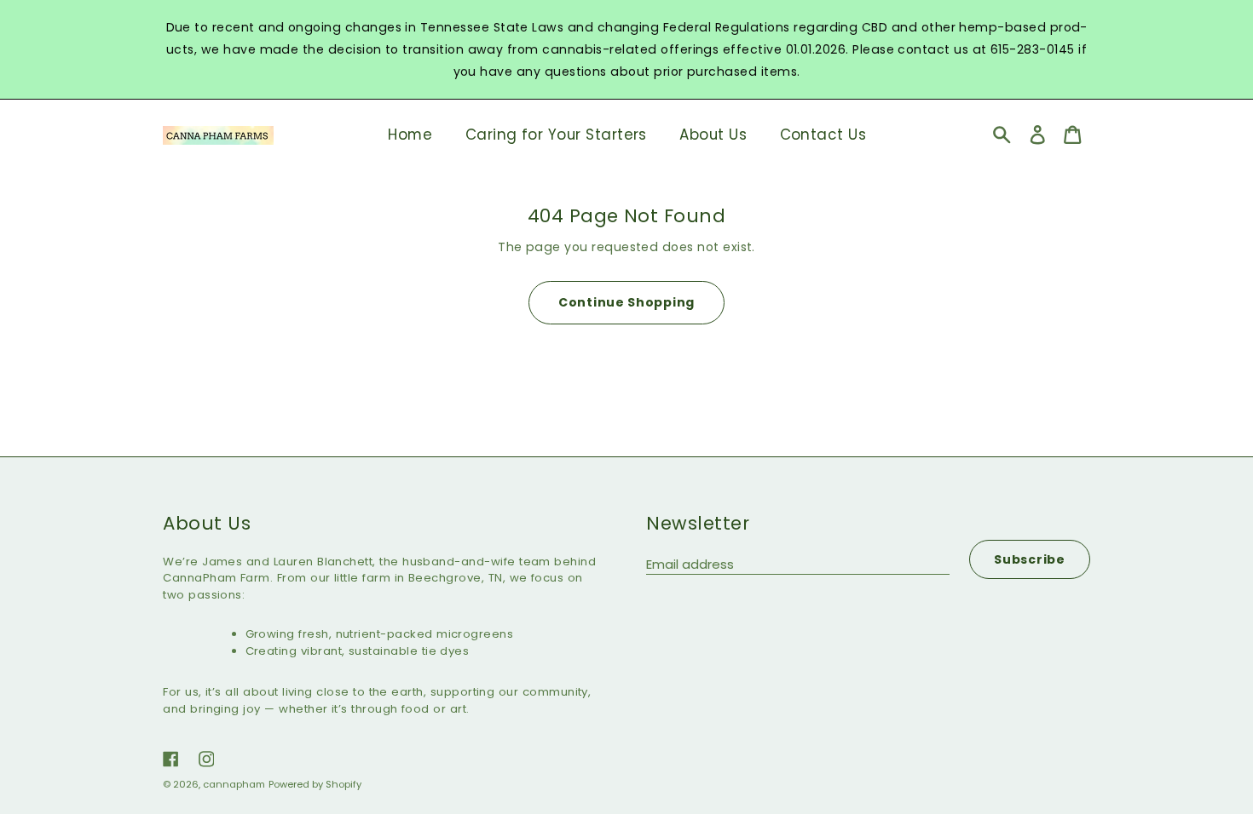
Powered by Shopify (314, 784)
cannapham (234, 784)
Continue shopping (626, 302)
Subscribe (1029, 559)
